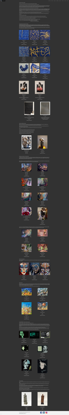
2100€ (33, 77)
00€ (25, 256)
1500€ (25, 190)
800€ (41, 315)
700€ (43, 44)
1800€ (22, 44)
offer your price (25, 44)
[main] (34, 12)
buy (21, 44)
